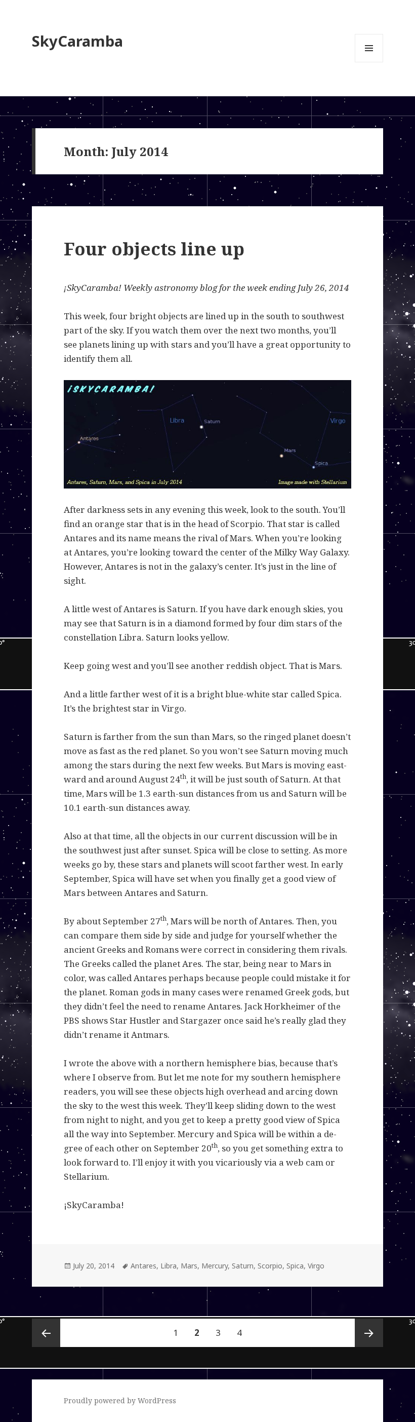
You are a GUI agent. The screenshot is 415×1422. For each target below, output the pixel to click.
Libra (168, 1265)
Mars (189, 1265)
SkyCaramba (77, 41)
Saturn (243, 1265)
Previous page (46, 1333)
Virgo (316, 1265)
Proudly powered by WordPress (120, 1400)
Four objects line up (154, 248)
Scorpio (270, 1265)
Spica (295, 1265)
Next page (369, 1333)
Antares (143, 1265)
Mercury (214, 1265)
